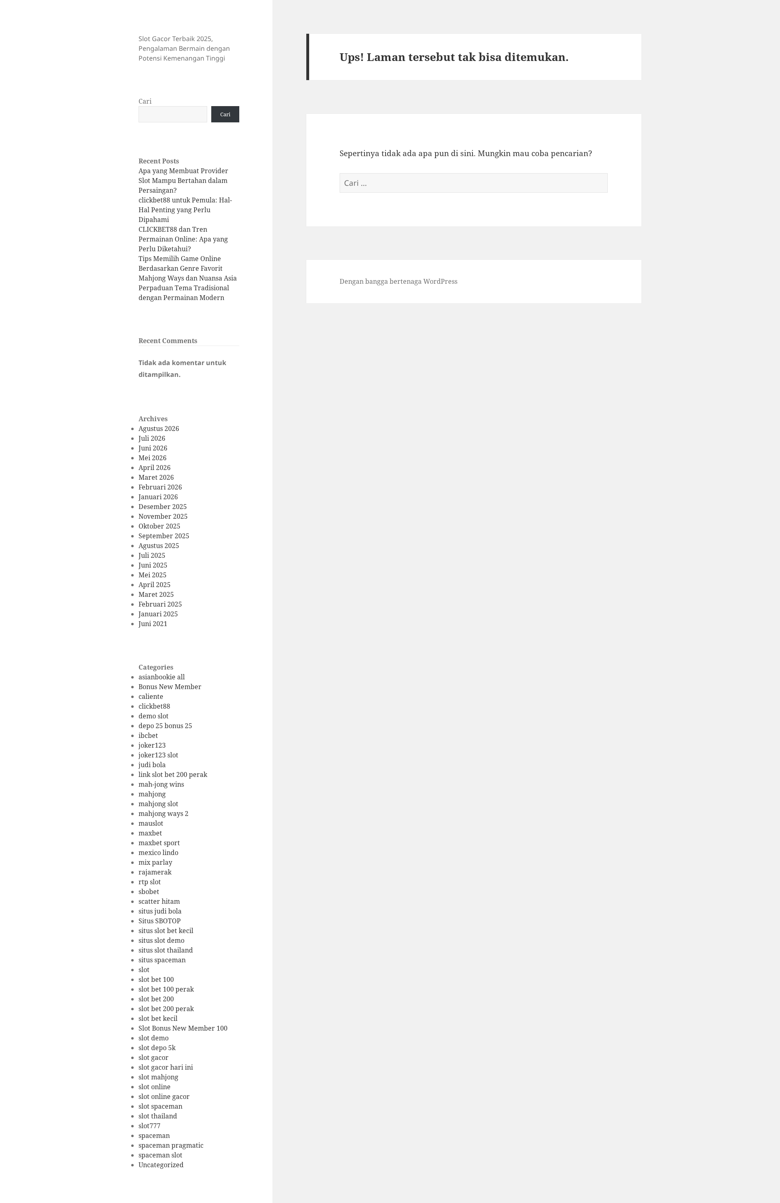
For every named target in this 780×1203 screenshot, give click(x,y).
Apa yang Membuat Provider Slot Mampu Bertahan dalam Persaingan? (183, 180)
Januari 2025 (158, 613)
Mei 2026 (153, 457)
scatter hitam (159, 901)
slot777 (149, 1125)
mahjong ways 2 (163, 813)
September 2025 (164, 535)
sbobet (149, 891)
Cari (145, 101)
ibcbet (148, 735)
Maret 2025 (156, 594)
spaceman (154, 1135)
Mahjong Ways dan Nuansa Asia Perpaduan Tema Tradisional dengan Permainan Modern (188, 288)
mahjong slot (158, 803)
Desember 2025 (163, 506)
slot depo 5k (157, 1047)
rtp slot (150, 881)
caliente (151, 696)
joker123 (152, 745)
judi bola (152, 764)
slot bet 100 (156, 979)
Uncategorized (161, 1164)
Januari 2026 (158, 496)
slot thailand (158, 1116)
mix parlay (155, 862)
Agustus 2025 (159, 545)
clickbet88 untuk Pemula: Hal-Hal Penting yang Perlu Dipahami (185, 210)
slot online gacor (164, 1096)
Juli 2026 (152, 438)
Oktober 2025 (159, 526)
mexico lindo (158, 852)
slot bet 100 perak (166, 989)
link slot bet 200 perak (173, 774)
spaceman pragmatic (171, 1145)
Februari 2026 (160, 487)
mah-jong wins (161, 784)
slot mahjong (158, 1076)
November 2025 (163, 516)
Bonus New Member (170, 686)
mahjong (152, 794)
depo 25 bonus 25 (165, 725)
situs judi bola (160, 911)
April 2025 (155, 584)
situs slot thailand (166, 950)
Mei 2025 (153, 574)
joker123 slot (158, 755)
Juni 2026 (153, 448)
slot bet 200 (156, 998)
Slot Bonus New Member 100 (183, 1028)
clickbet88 (154, 706)
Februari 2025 (160, 604)
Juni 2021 (153, 623)
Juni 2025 (153, 565)
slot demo (154, 1037)
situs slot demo (161, 940)
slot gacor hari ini (166, 1067)
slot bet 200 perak (166, 1008)
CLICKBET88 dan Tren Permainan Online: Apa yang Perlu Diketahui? (183, 239)
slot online (155, 1086)
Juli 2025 (152, 555)
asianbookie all (162, 676)
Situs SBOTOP (160, 920)
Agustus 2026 (159, 428)
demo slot (154, 715)
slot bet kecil (158, 1018)
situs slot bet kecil (166, 930)
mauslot (151, 823)
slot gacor (154, 1057)
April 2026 (155, 467)
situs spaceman (162, 959)
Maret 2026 (156, 477)
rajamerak (155, 872)
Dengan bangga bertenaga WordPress (398, 281)
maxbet (150, 833)
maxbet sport (159, 842)
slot (144, 969)
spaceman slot (160, 1155)
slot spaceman (160, 1106)
